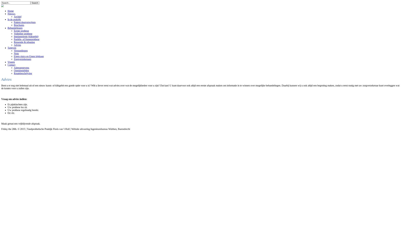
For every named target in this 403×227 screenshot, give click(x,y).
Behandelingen (15, 28)
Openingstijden (21, 70)
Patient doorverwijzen (25, 22)
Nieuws (11, 13)
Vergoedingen (21, 50)
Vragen (11, 62)
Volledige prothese (23, 33)
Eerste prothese (21, 30)
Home (11, 11)
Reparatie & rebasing (24, 42)
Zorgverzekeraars (22, 59)
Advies (17, 45)
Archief (17, 16)
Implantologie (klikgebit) (26, 36)
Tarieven (12, 48)
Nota (16, 53)
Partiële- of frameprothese (26, 39)
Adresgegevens (21, 67)
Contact (11, 65)
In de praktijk (14, 19)
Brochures (19, 25)
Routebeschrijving (23, 73)
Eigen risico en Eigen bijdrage (29, 56)
